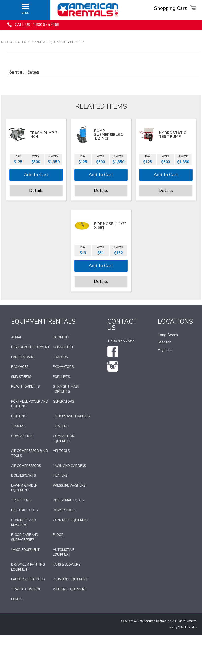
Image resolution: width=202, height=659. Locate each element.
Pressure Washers (69, 485)
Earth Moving (23, 357)
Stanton (164, 342)
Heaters (60, 475)
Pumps (76, 42)
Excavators (63, 367)
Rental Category (17, 42)
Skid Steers (21, 377)
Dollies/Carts (23, 475)
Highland (165, 349)
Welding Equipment (70, 589)
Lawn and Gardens (69, 466)
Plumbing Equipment (70, 579)
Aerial (16, 337)
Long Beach (168, 334)
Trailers (60, 426)
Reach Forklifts (25, 386)
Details (36, 190)
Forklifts (61, 377)
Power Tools (64, 510)
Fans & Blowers (66, 564)
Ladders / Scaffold (28, 579)
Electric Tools (24, 510)
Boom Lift (61, 337)
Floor (58, 535)
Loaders (60, 357)
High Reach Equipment (30, 347)
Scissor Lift (63, 347)
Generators (63, 401)
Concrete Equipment (71, 520)
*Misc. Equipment (52, 42)
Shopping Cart (171, 8)
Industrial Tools (68, 500)
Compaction (22, 436)
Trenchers (20, 500)
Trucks (17, 426)
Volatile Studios (187, 627)
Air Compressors (26, 466)
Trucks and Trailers (71, 416)
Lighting (18, 416)
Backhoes (19, 367)
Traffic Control (26, 589)
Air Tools (61, 451)
